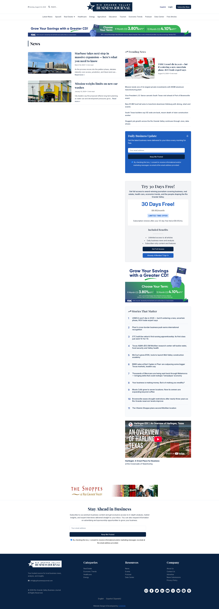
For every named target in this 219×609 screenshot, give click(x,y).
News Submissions (174, 577)
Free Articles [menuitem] (172, 17)
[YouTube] (168, 591)
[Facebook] (152, 591)
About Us (170, 568)
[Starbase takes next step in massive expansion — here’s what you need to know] (49, 63)
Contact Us (171, 571)
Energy (86, 577)
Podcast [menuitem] (148, 17)
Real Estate (87, 568)
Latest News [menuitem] (47, 17)
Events (127, 571)
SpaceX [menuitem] (58, 17)
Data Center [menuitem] (159, 17)
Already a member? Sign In (158, 255)
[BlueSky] (178, 591)
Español (163, 7)
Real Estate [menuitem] (68, 17)
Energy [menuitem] (92, 17)
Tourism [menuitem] (123, 17)
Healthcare (87, 574)
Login (170, 7)
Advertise (170, 574)
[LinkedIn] (162, 591)
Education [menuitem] (113, 17)
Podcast (128, 574)
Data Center (129, 577)
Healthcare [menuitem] (82, 17)
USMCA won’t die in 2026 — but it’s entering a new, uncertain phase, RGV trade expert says (173, 67)
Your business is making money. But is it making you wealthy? (158, 382)
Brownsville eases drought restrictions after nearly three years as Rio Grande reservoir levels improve (160, 400)
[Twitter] (157, 591)
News (127, 568)
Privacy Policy (172, 580)
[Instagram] (173, 591)
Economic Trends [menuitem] (135, 17)
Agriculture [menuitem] (102, 17)
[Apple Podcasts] (189, 591)
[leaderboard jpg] (109, 490)
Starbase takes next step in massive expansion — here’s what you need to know (96, 57)
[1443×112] (109, 30)
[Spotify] (184, 591)
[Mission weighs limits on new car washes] (49, 91)
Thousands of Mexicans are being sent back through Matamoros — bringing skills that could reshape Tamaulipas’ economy (159, 374)
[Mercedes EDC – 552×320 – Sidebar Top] (156, 284)
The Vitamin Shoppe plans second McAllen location (154, 408)
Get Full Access (158, 249)
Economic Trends (90, 571)
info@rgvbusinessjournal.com (41, 581)
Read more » (80, 75)
